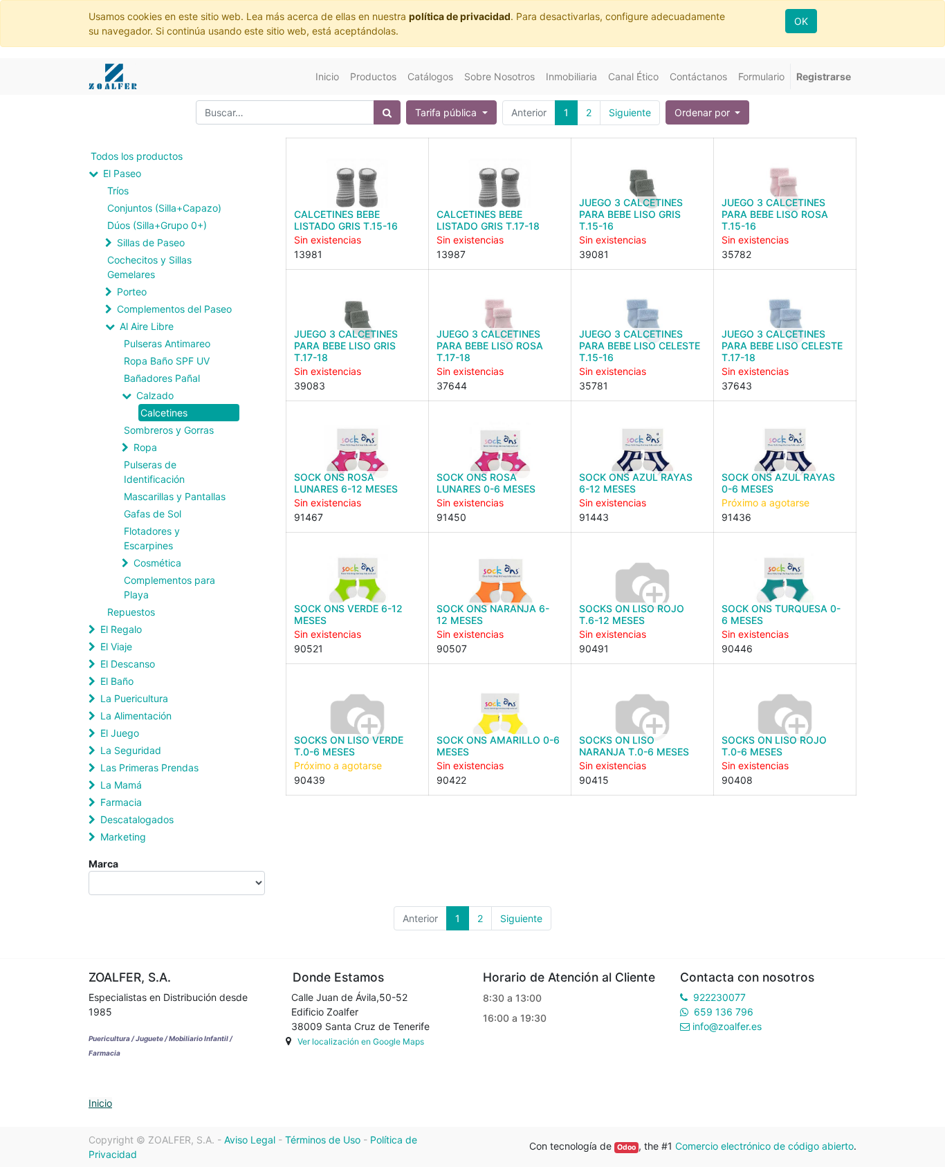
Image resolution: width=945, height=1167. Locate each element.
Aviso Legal (249, 1140)
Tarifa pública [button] (447, 112)
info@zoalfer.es (727, 1026)
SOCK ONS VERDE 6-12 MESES (348, 614)
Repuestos (131, 612)
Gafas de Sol (152, 514)
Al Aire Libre (147, 326)
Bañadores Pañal (162, 378)
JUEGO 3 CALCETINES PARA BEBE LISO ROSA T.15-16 (775, 214)
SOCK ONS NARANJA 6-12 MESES (493, 614)
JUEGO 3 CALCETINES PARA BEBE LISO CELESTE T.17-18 (782, 345)
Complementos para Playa (169, 587)
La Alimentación (136, 716)
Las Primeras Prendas (149, 767)
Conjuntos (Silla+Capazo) (164, 208)
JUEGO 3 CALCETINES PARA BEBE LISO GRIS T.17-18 (346, 345)
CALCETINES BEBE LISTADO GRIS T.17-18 (488, 220)
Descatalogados (137, 819)
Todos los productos (137, 156)
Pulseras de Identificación (154, 472)
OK (801, 21)
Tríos (118, 190)
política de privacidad (460, 16)
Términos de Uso (322, 1140)
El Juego (119, 733)
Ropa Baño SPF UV (167, 361)
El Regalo (121, 629)
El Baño (117, 681)
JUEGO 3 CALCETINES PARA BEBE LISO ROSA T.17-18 (490, 345)
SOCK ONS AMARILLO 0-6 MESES (498, 745)
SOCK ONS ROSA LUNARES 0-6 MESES (486, 483)
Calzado (155, 395)
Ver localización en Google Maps (360, 1041)
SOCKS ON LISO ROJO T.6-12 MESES (631, 614)
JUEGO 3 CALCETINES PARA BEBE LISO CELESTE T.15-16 (639, 345)
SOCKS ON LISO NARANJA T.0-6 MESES (634, 745)
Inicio (100, 1103)
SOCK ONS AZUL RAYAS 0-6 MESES (778, 483)
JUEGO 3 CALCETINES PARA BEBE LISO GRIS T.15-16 (631, 214)
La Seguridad (130, 750)
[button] (708, 112)
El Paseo (122, 173)
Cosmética (157, 563)
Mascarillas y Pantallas (175, 496)
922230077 (719, 997)
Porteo (132, 291)
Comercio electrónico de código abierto (764, 1146)
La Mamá (121, 785)
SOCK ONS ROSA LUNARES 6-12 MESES (346, 483)
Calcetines (163, 413)
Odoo (626, 1147)
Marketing (123, 837)
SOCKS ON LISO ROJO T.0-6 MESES (774, 745)
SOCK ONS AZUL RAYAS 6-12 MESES (635, 483)
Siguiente (630, 112)
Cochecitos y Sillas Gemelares (149, 267)
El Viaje (116, 646)
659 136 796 (723, 1012)
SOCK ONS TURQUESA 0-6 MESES (781, 614)
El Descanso (127, 664)
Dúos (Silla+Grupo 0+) (157, 225)
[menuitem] (327, 76)
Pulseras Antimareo (167, 343)
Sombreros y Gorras (169, 430)
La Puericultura (134, 698)
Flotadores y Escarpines (152, 538)
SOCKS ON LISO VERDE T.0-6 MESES (348, 745)
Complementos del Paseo (174, 309)
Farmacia (121, 802)
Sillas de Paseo (151, 242)
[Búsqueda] (387, 112)
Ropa (145, 447)
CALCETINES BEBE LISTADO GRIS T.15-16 (346, 220)
